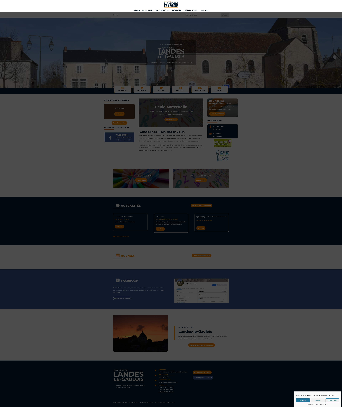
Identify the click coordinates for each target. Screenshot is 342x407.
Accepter (303, 400)
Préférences (332, 400)
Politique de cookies (312, 404)
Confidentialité (323, 404)
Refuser (317, 400)
